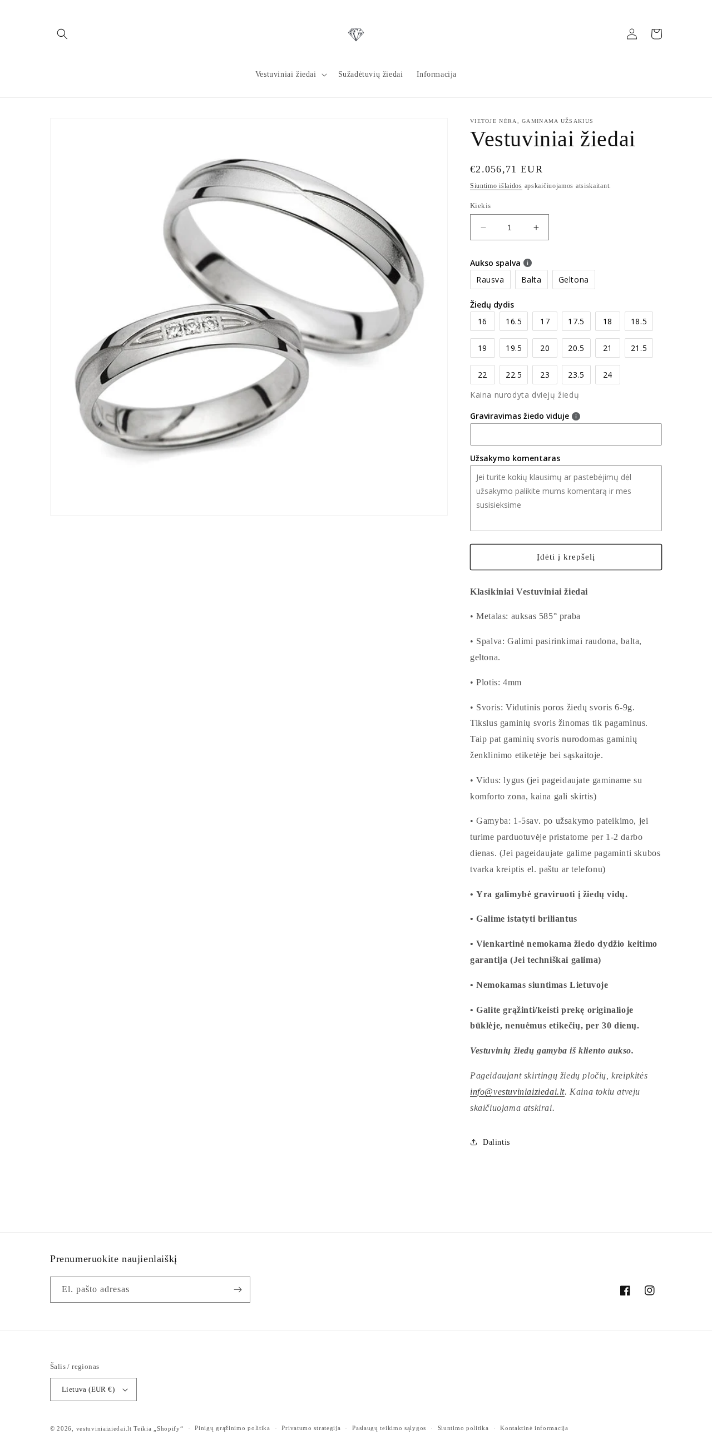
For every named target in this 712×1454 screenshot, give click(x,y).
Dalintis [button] (496, 1142)
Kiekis (480, 205)
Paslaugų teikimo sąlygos (389, 1428)
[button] (62, 34)
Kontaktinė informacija (534, 1428)
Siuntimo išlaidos (496, 186)
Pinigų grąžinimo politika (232, 1428)
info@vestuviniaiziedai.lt (517, 1091)
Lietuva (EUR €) (88, 1389)
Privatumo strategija (310, 1428)
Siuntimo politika (463, 1428)
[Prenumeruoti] (237, 1290)
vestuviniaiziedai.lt (104, 1428)
